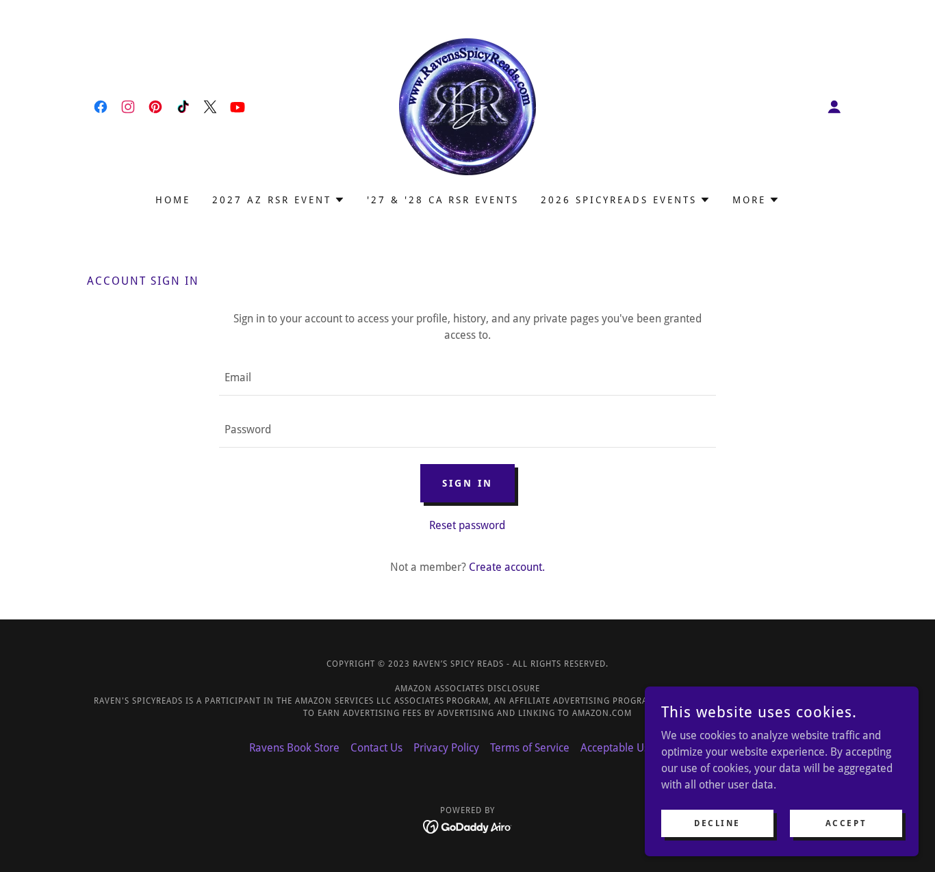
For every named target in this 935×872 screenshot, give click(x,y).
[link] (100, 106)
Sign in (467, 483)
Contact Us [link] (376, 747)
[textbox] (467, 378)
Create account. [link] (507, 567)
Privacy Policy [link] (446, 747)
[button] (834, 106)
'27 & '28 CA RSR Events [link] (443, 199)
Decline (717, 823)
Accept (846, 823)
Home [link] (172, 199)
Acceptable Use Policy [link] (633, 747)
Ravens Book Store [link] (294, 747)
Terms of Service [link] (529, 747)
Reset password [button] (467, 525)
